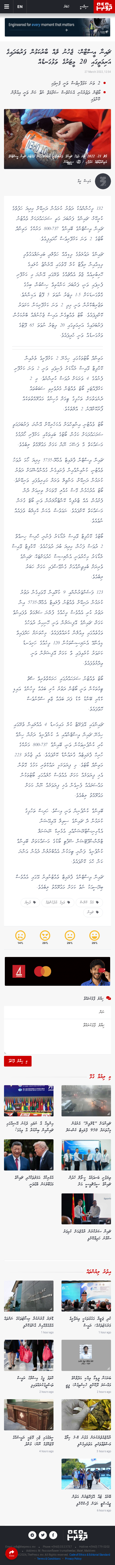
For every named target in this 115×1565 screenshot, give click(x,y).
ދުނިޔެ (29, 903)
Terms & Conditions (49, 1558)
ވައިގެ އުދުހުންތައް (56, 903)
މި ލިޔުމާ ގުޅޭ (100, 1077)
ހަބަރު (66, 7)
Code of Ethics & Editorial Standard (89, 1554)
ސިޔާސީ (84, 7)
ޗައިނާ (91, 912)
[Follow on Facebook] (53, 1535)
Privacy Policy (73, 1558)
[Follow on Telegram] (32, 1535)
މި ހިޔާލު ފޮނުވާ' (18, 1061)
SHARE (11, 1556)
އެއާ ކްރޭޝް (88, 903)
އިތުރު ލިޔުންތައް (98, 1272)
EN (19, 6)
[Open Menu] (6, 6)
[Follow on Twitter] (43, 1535)
